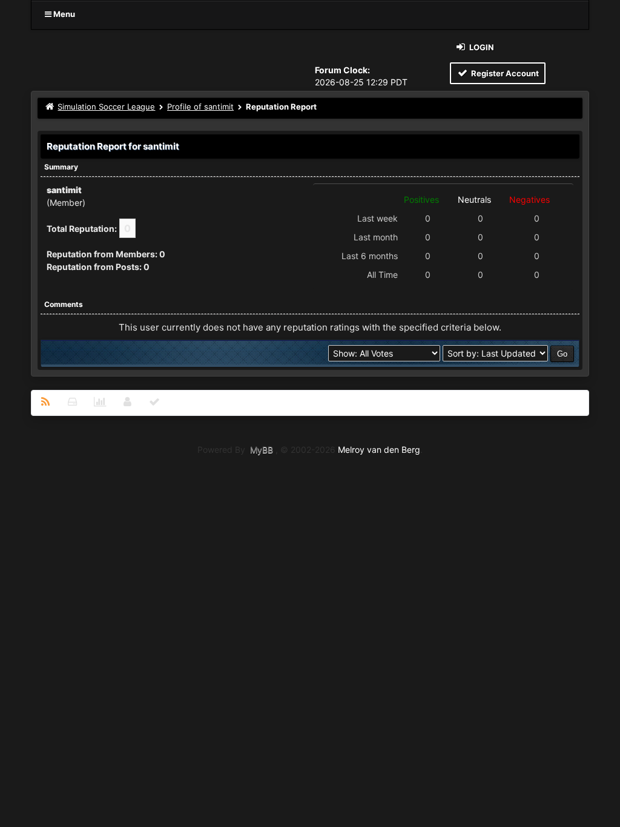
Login (480, 47)
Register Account (504, 73)
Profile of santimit (200, 106)
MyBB (261, 449)
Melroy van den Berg (379, 449)
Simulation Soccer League (106, 106)
